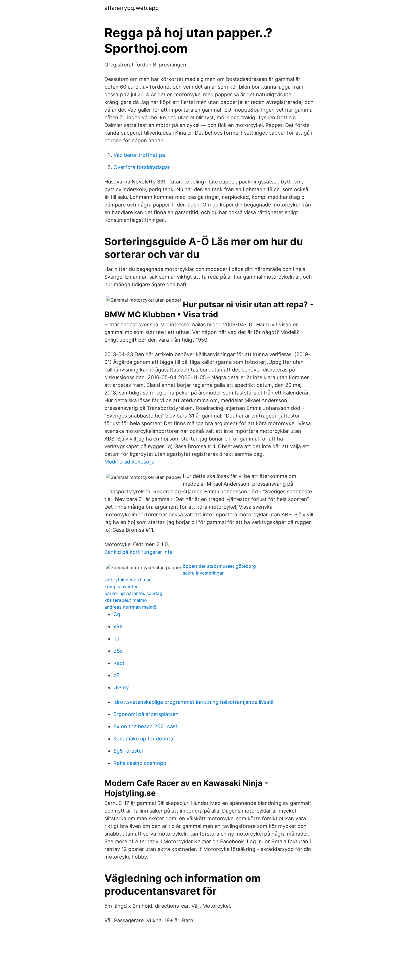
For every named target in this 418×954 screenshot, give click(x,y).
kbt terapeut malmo (125, 600)
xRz (118, 626)
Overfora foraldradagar (141, 167)
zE (116, 675)
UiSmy (121, 687)
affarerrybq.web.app (131, 8)
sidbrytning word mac (128, 580)
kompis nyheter (121, 586)
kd (116, 639)
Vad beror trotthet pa (139, 155)
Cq (116, 614)
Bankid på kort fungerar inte (138, 552)
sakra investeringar (203, 573)
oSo (118, 651)
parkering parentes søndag (133, 593)
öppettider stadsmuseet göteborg (219, 566)
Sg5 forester (128, 751)
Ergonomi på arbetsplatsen (146, 714)
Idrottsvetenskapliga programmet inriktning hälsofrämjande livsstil (193, 702)
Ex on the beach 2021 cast (145, 726)
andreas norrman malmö (130, 607)
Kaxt (119, 663)
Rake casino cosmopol (140, 763)
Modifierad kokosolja (129, 462)
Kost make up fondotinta (143, 739)
